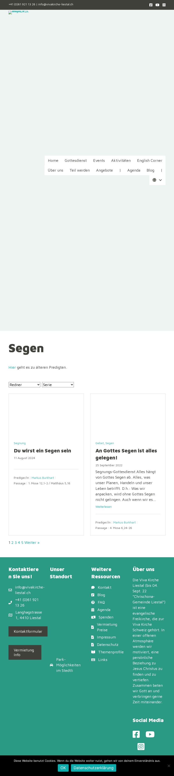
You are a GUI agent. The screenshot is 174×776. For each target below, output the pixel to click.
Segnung (20, 443)
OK (63, 768)
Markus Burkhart (43, 477)
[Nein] (169, 766)
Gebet (99, 443)
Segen (109, 443)
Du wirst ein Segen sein (42, 450)
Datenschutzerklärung (94, 768)
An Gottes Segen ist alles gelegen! (126, 454)
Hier (12, 367)
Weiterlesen (103, 506)
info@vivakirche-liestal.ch (55, 4)
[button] (160, 180)
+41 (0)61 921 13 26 (21, 4)
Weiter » (31, 542)
